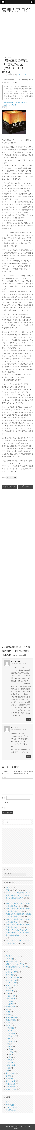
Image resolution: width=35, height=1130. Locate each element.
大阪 (10, 1054)
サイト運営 (10, 975)
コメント (5, 777)
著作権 (8, 1076)
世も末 (8, 988)
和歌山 (11, 1052)
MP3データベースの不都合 (15, 964)
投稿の (10, 1104)
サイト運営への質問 (13, 977)
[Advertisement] (17, 36)
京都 (10, 1049)
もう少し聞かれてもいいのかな (17, 967)
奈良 (10, 1057)
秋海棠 (9, 1060)
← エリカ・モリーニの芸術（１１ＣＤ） (9, 486)
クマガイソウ (12, 1036)
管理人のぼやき (11, 1020)
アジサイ (10, 1030)
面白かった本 (10, 1081)
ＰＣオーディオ (11, 1089)
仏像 (7, 993)
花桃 (8, 1068)
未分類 (8, 1012)
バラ (8, 1038)
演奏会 (8, 1014)
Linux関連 (9, 959)
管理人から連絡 (11, 1017)
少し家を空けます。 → (26, 486)
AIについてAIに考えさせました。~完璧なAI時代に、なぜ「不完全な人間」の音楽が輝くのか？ (18, 895)
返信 (28, 720)
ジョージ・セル (11, 980)
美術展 (8, 1022)
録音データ (10, 1078)
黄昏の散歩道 (10, 1086)
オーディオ (10, 969)
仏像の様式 (11, 996)
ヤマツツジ (11, 1041)
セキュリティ (10, 985)
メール (5, 803)
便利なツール (10, 1007)
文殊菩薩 (10, 1004)
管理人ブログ (16, 10)
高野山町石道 (10, 1084)
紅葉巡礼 (10, 1062)
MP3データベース (12, 961)
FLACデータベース (12, 956)
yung (5, 75)
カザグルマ (11, 1033)
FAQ (7, 887)
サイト (4, 808)
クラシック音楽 (6, 57)
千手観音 (10, 1001)
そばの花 (10, 1028)
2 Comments (23, 75)
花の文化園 (11, 1065)
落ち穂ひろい (10, 1073)
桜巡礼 (9, 1046)
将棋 (7, 1009)
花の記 (8, 1025)
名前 (4, 798)
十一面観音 (11, 999)
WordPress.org (11, 1110)
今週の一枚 (10, 991)
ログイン (9, 1102)
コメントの (11, 1107)
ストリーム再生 (11, 983)
